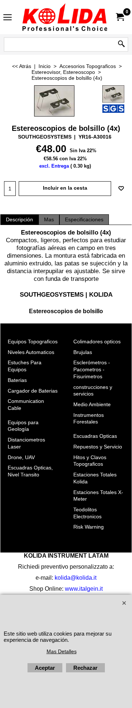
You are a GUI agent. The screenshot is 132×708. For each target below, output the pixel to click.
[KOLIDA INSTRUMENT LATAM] (64, 17)
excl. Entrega (54, 166)
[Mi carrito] (119, 17)
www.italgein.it (84, 589)
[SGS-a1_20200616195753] (113, 108)
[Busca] (121, 44)
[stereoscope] (113, 94)
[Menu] (7, 18)
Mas (49, 219)
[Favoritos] (121, 189)
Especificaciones (84, 219)
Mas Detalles (62, 651)
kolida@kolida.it (75, 578)
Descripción (19, 219)
